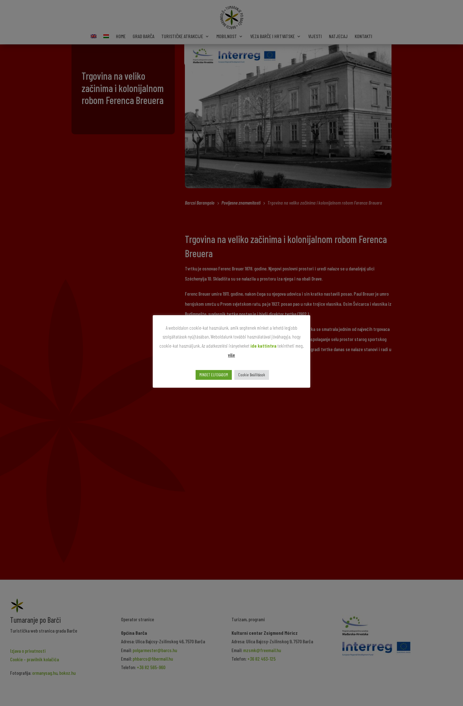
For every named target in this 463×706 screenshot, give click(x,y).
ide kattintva (263, 346)
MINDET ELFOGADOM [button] (213, 374)
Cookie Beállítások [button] (251, 374)
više (231, 355)
